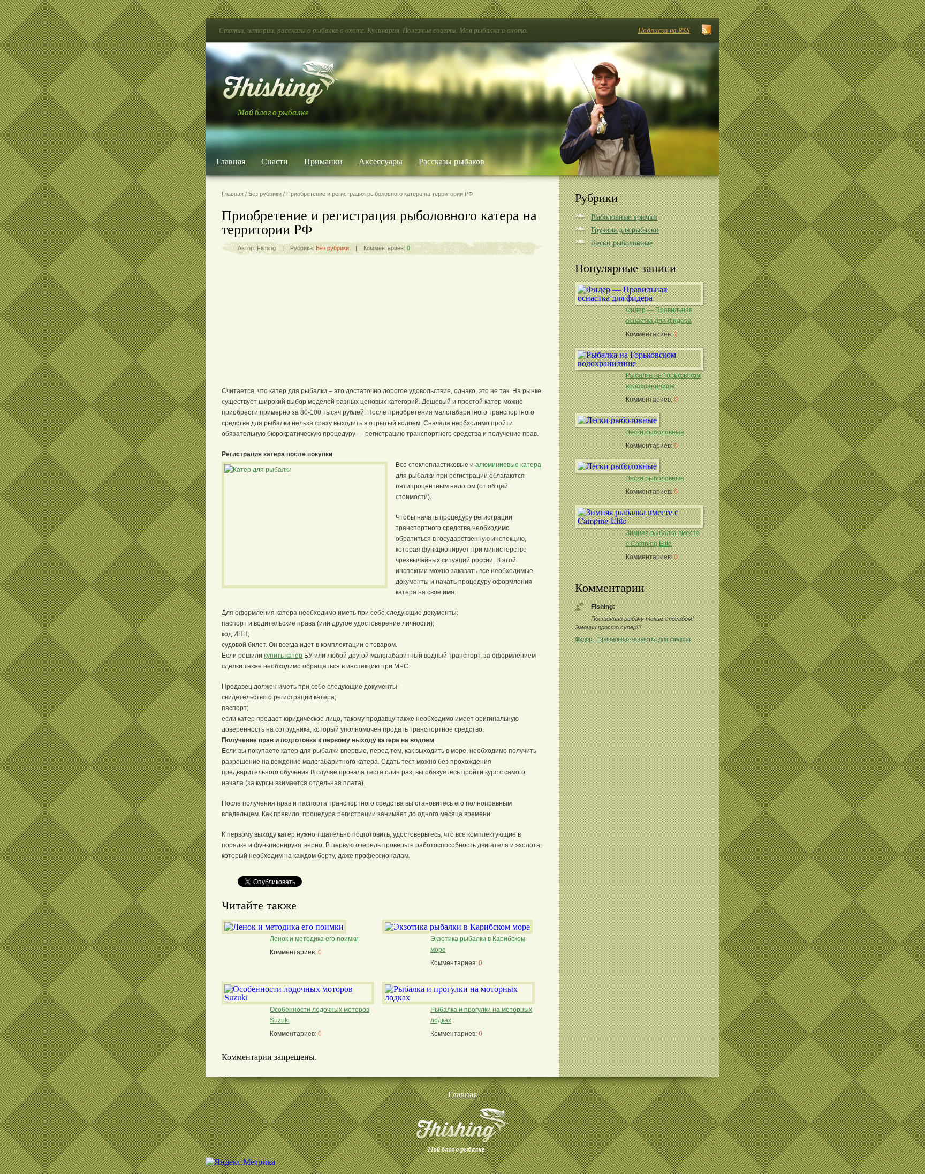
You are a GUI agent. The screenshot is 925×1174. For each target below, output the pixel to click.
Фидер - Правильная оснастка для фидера (633, 639)
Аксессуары (381, 161)
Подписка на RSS (664, 30)
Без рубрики (265, 194)
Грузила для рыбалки (625, 229)
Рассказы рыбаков (451, 161)
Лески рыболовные (622, 242)
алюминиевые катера (508, 465)
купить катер (283, 655)
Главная (230, 161)
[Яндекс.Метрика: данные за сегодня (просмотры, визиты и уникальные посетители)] (240, 1161)
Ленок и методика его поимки (314, 939)
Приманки (323, 161)
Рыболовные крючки (624, 217)
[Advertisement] (382, 341)
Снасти (274, 161)
